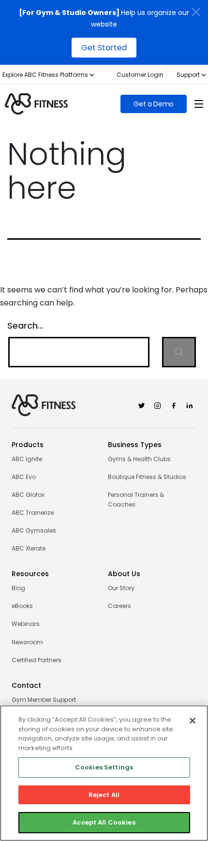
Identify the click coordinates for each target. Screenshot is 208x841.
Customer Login (140, 75)
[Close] (192, 720)
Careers (119, 606)
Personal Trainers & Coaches (136, 499)
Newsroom (27, 642)
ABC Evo (24, 477)
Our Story (121, 588)
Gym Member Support (44, 700)
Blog (18, 588)
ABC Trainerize (33, 512)
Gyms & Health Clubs (139, 459)
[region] (104, 773)
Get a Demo (154, 104)
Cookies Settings (104, 767)
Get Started (104, 47)
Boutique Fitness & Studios (147, 477)
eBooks (22, 606)
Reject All (104, 794)
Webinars (26, 624)
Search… (25, 325)
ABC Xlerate (28, 548)
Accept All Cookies (104, 822)
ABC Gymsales (34, 530)
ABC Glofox (28, 495)
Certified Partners (36, 660)
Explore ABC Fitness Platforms (45, 75)
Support (188, 75)
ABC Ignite (27, 459)
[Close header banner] (196, 12)
